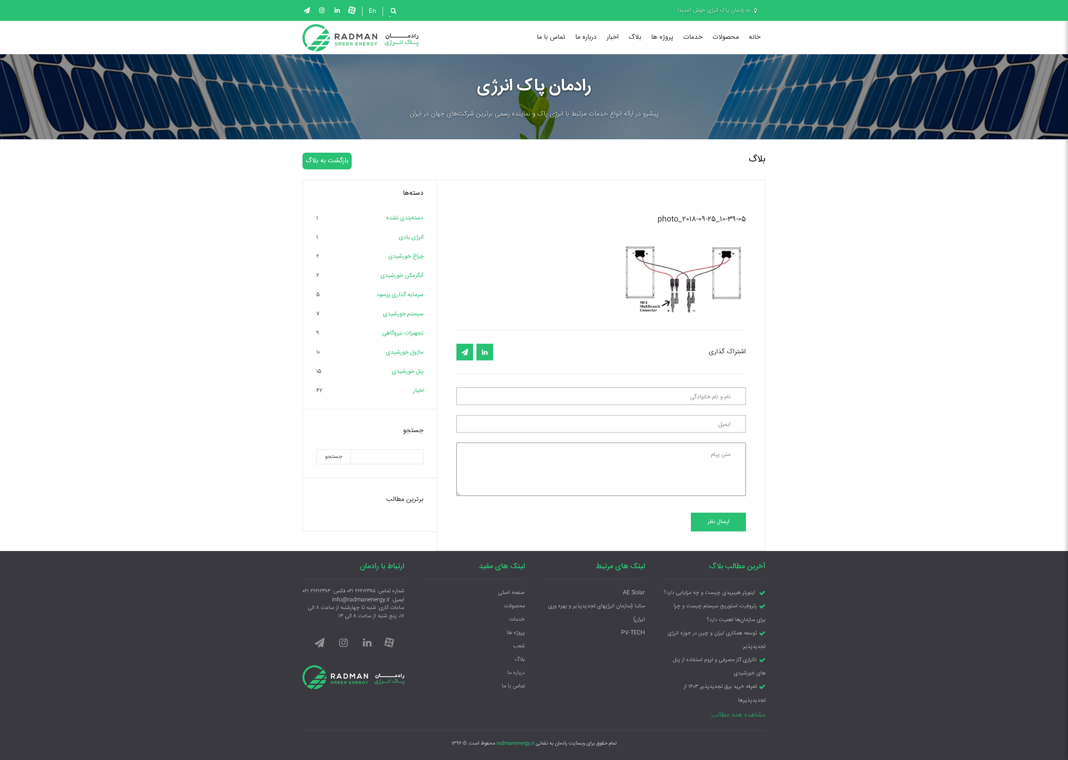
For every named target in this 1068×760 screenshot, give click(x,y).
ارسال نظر (718, 522)
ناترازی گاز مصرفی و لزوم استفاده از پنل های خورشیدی (719, 666)
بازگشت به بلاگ (327, 161)
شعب (519, 646)
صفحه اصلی (511, 593)
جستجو (333, 457)
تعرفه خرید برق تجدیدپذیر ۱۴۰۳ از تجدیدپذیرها (725, 694)
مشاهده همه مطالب (738, 715)
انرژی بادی (411, 237)
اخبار (613, 37)
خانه (755, 37)
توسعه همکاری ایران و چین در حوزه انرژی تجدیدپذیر (717, 640)
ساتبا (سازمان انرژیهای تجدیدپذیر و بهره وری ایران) (596, 613)
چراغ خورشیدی (405, 256)
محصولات (726, 37)
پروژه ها (662, 37)
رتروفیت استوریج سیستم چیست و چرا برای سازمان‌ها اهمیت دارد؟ (720, 613)
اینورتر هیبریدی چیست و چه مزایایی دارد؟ (710, 593)
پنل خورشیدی (407, 371)
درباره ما (586, 37)
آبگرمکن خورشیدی (401, 275)
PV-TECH (633, 633)
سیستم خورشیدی (403, 314)
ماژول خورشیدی (404, 352)
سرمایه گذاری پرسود (399, 294)
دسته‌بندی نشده (404, 218)
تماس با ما (551, 37)
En (372, 11)
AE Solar (634, 593)
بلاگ (635, 37)
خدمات (693, 37)
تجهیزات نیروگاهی (402, 333)
